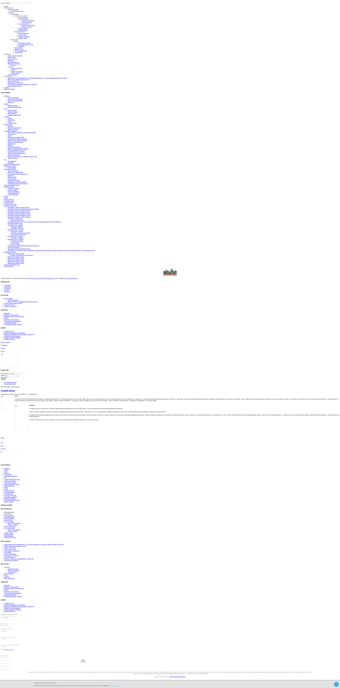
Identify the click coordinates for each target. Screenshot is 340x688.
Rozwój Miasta (8, 298)
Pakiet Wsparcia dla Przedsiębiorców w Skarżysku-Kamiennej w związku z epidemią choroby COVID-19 (37, 78)
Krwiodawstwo (12, 123)
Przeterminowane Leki (14, 147)
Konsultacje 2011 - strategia (15, 239)
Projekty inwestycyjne (10, 306)
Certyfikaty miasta (9, 201)
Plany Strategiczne (13, 300)
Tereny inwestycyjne (10, 547)
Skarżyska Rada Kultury (15, 107)
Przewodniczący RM (24, 43)
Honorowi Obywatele (10, 204)
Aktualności (7, 285)
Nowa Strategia (15, 244)
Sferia (13, 70)
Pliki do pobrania (12, 158)
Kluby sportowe (12, 113)
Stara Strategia (15, 242)
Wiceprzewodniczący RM (25, 44)
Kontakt (6, 87)
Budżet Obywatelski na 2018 (16, 258)
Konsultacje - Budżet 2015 (15, 218)
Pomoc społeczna (9, 199)
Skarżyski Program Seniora (11, 185)
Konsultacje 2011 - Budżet (15, 236)
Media (6, 196)
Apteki (10, 121)
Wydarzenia (7, 288)
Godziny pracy (22, 35)
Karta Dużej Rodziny (10, 169)
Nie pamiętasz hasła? (10, 384)
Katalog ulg (11, 175)
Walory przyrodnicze (17, 71)
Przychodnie (11, 120)
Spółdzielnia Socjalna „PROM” (13, 324)
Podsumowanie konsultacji (18, 234)
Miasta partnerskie (9, 186)
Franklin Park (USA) (14, 193)
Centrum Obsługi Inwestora (12, 164)
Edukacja (6, 96)
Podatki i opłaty (22, 38)
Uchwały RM (19, 52)
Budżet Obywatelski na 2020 (16, 261)
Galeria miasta (12, 57)
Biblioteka (7, 313)
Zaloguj (3, 379)
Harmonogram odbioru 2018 (16, 137)
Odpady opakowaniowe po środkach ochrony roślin (22, 156)
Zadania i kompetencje (28, 20)
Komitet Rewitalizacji (14, 247)
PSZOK (10, 145)
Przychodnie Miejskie (10, 323)
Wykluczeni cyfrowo (10, 166)
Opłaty (10, 136)
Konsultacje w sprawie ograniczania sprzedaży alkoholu (23, 209)
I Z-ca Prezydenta (23, 19)
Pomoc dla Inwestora (10, 554)
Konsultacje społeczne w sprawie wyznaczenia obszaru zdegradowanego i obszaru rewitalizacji (34, 221)
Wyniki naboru (12, 167)
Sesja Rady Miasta (9, 89)
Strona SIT (11, 163)
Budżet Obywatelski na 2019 (16, 260)
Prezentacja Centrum (17, 231)
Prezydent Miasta (23, 17)
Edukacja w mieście (13, 97)
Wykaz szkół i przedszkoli (15, 99)
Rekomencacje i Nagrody (11, 555)
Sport (5, 108)
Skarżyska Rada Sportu (14, 115)
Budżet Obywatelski (10, 252)
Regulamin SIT (12, 161)
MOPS (6, 318)
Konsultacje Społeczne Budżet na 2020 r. (19, 249)
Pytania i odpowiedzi (17, 11)
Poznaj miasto (8, 124)
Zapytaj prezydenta (13, 9)
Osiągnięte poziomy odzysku (16, 151)
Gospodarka (7, 552)
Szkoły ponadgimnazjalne (15, 100)
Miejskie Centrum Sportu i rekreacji (14, 316)
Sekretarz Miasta (23, 28)
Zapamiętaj (4, 377)
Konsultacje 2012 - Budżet (15, 225)
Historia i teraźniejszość (14, 128)
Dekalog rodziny (9, 266)
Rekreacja (10, 60)
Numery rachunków (24, 36)
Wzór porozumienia (13, 171)
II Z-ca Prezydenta (23, 24)
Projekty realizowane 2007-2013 (13, 303)
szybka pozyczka (10, 2)
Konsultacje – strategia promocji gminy (19, 207)
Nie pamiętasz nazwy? (10, 382)
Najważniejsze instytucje (15, 86)
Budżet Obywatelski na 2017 (16, 257)
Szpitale (10, 118)
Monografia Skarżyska (14, 63)
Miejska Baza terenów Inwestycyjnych (18, 79)
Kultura (6, 104)
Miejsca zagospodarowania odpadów (18, 148)
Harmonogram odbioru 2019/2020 (17, 139)
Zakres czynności (27, 22)
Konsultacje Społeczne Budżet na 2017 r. (19, 212)
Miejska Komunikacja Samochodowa (14, 333)
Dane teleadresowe (23, 33)
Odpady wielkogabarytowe (15, 142)
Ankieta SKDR (12, 178)
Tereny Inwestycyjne (13, 81)
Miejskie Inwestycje (9, 339)
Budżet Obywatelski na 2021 (16, 263)
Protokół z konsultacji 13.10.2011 (20, 233)
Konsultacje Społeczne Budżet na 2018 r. (19, 214)
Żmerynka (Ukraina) (13, 188)
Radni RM (21, 46)
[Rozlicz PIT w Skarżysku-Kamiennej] (170, 275)
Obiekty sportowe (13, 112)
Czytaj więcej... (115, 685)
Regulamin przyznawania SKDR (17, 182)
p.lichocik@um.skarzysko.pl (178, 676)
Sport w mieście (12, 110)
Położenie (10, 126)
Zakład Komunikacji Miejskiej (12, 337)
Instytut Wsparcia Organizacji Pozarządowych (42, 278)
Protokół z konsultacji (17, 220)
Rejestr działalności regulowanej (17, 150)
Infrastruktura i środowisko (15, 83)
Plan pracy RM (19, 49)
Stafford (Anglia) (12, 190)
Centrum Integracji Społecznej (12, 321)
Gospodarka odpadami (10, 131)
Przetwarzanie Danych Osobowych (18, 174)
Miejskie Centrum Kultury (11, 315)
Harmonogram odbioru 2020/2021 (17, 140)
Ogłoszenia (7, 287)
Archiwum (7, 291)
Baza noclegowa (12, 75)
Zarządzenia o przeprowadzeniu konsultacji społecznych (23, 245)
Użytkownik (4, 373)
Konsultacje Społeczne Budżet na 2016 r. (19, 210)
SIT (5, 159)
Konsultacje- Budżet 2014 (15, 223)
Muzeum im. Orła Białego (11, 319)
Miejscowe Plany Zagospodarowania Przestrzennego (22, 301)
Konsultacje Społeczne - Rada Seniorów (19, 217)
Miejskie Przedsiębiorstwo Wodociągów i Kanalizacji (19, 334)
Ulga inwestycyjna (9, 305)
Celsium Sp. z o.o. (9, 331)
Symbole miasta (8, 202)
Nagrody (6, 290)
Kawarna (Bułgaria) (13, 191)
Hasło (2, 375)
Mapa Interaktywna (13, 62)
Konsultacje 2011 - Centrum (16, 229)
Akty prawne (11, 134)
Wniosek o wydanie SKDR (15, 172)
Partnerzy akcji (12, 177)
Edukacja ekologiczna (14, 155)
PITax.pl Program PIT (71, 278)
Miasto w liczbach (13, 129)
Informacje (11, 102)
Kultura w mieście (13, 105)
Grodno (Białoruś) (13, 194)
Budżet (6, 198)
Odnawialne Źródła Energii (12, 264)
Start (8, 387)
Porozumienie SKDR (14, 180)
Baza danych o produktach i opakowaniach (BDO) (22, 132)
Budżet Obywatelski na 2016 (16, 253)
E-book (13, 65)
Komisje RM (18, 47)
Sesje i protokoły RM (21, 51)
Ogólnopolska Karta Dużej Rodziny (18, 183)
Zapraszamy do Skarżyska (15, 55)
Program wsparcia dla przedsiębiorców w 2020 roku (22, 84)
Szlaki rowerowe (12, 59)
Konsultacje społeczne (10, 206)
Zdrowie (6, 116)
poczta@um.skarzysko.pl (9, 649)
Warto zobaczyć (15, 73)
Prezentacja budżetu (16, 226)
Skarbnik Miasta (23, 30)
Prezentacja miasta (13, 569)
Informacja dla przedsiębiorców (16, 153)
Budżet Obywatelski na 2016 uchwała (22, 255)
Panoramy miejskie (16, 68)
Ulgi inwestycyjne (9, 557)
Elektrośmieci (11, 143)
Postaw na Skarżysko (10, 549)
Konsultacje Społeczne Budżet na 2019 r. (19, 215)
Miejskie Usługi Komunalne (12, 336)
